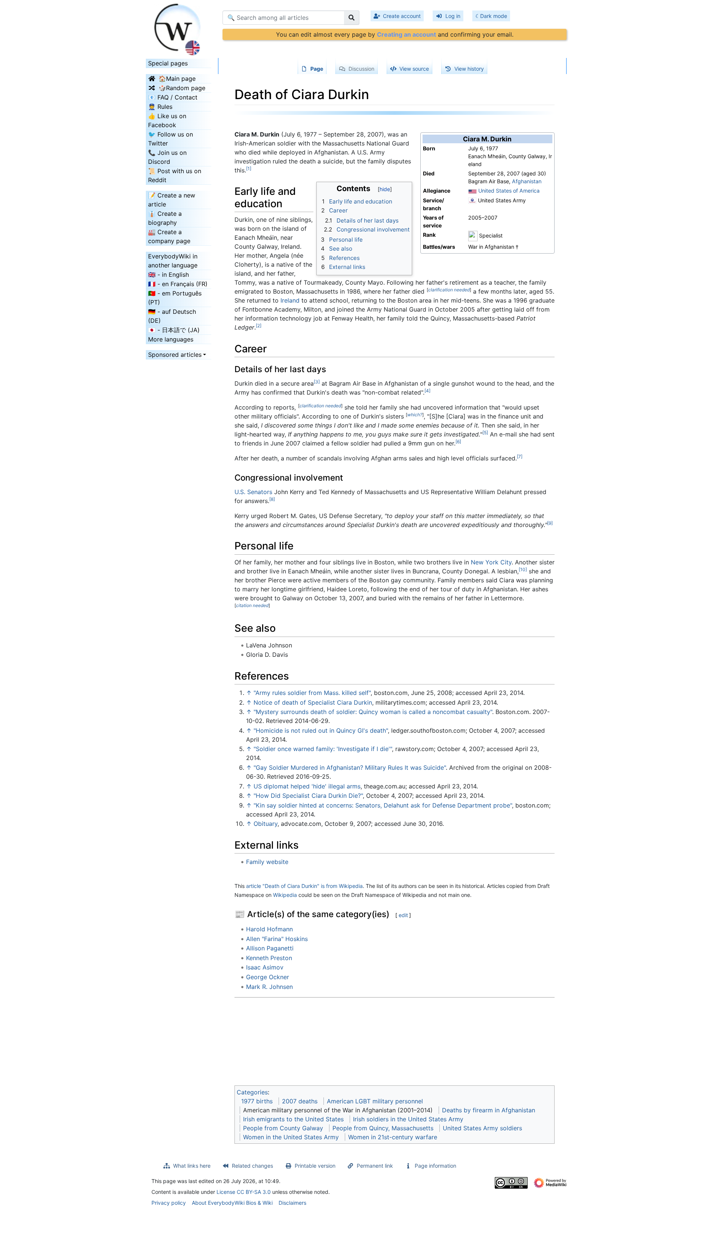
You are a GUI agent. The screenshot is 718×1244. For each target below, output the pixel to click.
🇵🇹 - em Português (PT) (175, 297)
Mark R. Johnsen (269, 986)
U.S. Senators (253, 492)
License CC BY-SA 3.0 (244, 1192)
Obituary (265, 823)
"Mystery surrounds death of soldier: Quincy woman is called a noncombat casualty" (373, 712)
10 (523, 569)
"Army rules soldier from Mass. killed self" (312, 692)
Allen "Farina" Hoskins (277, 939)
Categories (252, 1092)
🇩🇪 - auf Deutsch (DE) (172, 316)
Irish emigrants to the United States (293, 1119)
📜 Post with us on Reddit (174, 175)
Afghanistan (526, 181)
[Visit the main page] (178, 27)
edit (403, 915)
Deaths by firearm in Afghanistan (488, 1110)
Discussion (361, 68)
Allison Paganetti (270, 948)
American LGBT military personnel (375, 1101)
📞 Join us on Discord (167, 157)
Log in (452, 16)
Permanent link (375, 1165)
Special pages (168, 63)
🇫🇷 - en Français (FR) (178, 284)
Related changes (252, 1165)
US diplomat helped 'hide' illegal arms (307, 786)
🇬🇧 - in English (168, 274)
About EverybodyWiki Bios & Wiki (232, 1202)
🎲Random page (182, 88)
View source (414, 68)
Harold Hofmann (269, 929)
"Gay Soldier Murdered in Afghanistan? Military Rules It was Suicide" (350, 767)
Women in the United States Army (291, 1137)
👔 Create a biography (165, 218)
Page (316, 68)
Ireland (290, 300)
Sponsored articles (175, 354)
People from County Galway (283, 1128)
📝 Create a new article (171, 199)
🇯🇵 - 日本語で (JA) (174, 330)
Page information (435, 1165)
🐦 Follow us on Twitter (170, 139)
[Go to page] (351, 17)
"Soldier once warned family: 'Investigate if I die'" (323, 749)
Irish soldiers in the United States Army (408, 1119)
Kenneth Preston (269, 958)
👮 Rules (160, 106)
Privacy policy (168, 1202)
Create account (402, 16)
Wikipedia (285, 895)
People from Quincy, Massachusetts (382, 1128)
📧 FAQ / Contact (172, 97)
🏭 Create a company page (169, 236)
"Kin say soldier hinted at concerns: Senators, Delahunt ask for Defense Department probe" (383, 805)
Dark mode (493, 16)
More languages (170, 339)
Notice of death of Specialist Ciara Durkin (313, 702)
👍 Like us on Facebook (167, 120)
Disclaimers (292, 1202)
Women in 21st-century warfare (392, 1137)
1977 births (257, 1101)
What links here (192, 1165)
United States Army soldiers (482, 1128)
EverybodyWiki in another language (172, 260)
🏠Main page (177, 78)
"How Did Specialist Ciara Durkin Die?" (308, 795)
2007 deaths (299, 1101)
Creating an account (406, 34)
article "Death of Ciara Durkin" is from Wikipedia (304, 886)
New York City (491, 562)
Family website (267, 861)
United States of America (509, 190)
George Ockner (267, 977)
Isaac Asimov (264, 967)
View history (469, 68)
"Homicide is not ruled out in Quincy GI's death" (321, 730)
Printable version (315, 1165)
